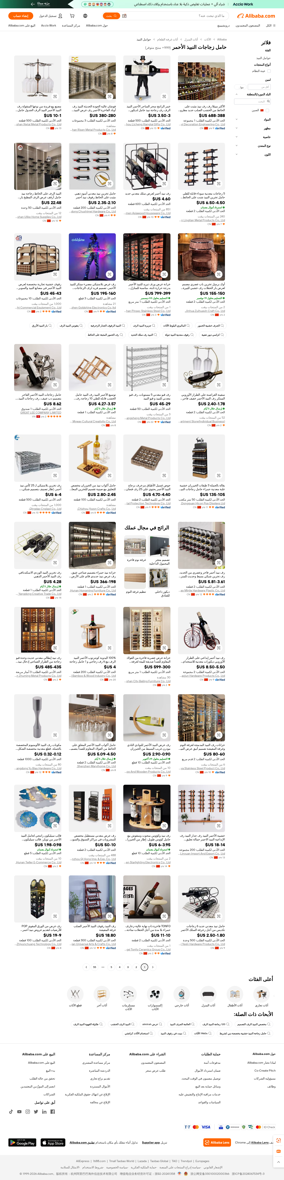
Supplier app (151, 1142)
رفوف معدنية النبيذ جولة (177, 334)
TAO (174, 1161)
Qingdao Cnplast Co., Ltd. (45, 508)
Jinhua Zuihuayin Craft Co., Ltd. (205, 311)
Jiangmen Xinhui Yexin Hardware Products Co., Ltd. (201, 944)
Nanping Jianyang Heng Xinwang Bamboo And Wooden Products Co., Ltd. (146, 771)
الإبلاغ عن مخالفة (100, 1102)
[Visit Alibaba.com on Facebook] (52, 1111)
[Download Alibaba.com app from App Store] (53, 1142)
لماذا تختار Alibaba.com (261, 1062)
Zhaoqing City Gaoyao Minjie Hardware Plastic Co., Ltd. (201, 590)
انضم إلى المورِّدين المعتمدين (38, 1086)
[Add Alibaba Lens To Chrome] (217, 1142)
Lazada (142, 1161)
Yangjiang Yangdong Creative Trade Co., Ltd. (37, 593)
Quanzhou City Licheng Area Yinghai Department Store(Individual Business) (201, 421)
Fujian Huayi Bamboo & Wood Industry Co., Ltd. (92, 675)
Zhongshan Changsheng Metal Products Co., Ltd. (146, 418)
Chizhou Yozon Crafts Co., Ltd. (96, 508)
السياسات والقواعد (209, 1102)
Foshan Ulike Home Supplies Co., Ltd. (37, 216)
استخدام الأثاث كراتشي (137, 1033)
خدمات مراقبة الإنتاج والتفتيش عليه (200, 1094)
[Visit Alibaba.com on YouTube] (19, 1111)
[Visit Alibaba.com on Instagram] (27, 1111)
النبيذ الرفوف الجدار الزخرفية (106, 325)
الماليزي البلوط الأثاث (174, 325)
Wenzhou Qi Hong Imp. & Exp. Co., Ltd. (92, 859)
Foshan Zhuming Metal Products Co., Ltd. (37, 675)
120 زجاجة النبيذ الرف (214, 1024)
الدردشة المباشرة (99, 1070)
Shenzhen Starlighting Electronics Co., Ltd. (146, 862)
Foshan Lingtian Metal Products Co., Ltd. (201, 220)
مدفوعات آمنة (212, 1062)
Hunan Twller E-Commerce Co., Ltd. (38, 862)
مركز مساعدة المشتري (96, 1062)
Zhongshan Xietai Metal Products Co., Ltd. (37, 124)
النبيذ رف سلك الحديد (142, 334)
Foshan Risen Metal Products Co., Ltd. (92, 129)
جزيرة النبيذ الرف (142, 325)
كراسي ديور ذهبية (211, 334)
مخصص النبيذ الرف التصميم (251, 1024)
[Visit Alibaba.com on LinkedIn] (44, 1111)
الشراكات (49, 1094)
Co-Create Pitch (265, 1070)
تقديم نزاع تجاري (100, 1078)
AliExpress (82, 1161)
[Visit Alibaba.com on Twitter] (35, 1111)
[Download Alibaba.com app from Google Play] (22, 1142)
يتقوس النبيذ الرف (69, 325)
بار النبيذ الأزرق (40, 325)
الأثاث (207, 39)
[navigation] (252, 504)
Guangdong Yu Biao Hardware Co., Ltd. (37, 768)
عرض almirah (150, 1024)
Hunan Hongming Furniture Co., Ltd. (93, 590)
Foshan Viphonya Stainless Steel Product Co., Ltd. (201, 768)
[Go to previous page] (153, 967)
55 (94, 967)
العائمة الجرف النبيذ (180, 1024)
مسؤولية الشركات (265, 1078)
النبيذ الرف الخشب (120, 1024)
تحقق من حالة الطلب (42, 1078)
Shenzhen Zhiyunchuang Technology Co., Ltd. (37, 944)
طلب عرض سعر (155, 1070)
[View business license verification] (180, 1174)
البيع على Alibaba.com (41, 1062)
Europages (202, 1161)
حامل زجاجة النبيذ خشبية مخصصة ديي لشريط (243, 1033)
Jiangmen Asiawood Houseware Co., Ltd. (146, 213)
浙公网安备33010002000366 (209, 1173)
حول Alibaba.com (264, 1054)
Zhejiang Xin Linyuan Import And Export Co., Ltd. (201, 853)
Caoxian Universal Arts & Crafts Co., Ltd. (92, 944)
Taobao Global (159, 1161)
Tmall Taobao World (121, 1161)
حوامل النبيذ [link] (144, 39)
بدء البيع (50, 1070)
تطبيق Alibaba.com (82, 1142)
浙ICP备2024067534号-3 (248, 1173)
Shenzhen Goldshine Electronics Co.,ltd (92, 307)
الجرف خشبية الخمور (209, 325)
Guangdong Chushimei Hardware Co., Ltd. (92, 211)
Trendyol (186, 1161)
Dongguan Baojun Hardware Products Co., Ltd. (201, 675)
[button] (124, 15)
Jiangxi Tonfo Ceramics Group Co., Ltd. (146, 949)
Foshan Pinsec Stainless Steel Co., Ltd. (146, 311)
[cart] (72, 16)
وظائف (271, 1086)
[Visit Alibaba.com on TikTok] (11, 1111)
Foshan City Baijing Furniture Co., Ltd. (146, 681)
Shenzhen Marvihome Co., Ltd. (96, 766)
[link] (278, 1140)
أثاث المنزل (191, 39)
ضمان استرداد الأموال (208, 1070)
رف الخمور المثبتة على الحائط (103, 334)
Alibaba (222, 39)
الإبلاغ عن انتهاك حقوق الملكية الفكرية (87, 1094)
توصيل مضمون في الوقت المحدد (201, 1078)
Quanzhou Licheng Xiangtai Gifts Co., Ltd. (146, 124)
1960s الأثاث (200, 1033)
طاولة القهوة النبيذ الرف (86, 1024)
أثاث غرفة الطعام (167, 39)
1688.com (99, 1161)
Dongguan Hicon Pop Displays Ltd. (203, 503)
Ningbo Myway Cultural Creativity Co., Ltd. (92, 421)
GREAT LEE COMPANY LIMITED (40, 412)
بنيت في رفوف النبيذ (171, 1033)
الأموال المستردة (100, 1086)
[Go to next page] (86, 967)
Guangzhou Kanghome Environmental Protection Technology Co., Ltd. (146, 503)
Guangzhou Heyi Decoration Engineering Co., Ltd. (201, 124)
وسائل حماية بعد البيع (208, 1086)
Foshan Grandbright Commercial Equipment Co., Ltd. (37, 307)
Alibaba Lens (260, 1142)
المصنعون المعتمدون (153, 1062)
